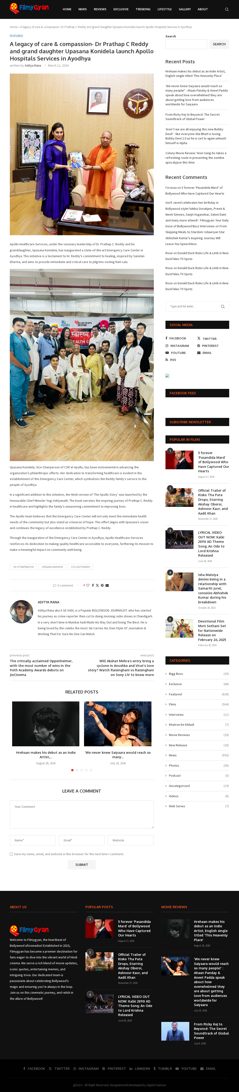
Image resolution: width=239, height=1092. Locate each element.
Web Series (199, 806)
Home (67, 9)
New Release (199, 745)
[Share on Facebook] (93, 585)
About (203, 9)
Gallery (185, 9)
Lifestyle (165, 9)
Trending (143, 9)
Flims (199, 704)
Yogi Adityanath (80, 567)
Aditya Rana (33, 65)
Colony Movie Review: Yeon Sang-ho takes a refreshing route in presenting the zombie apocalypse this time (195, 157)
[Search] (227, 9)
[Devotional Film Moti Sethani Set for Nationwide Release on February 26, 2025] (179, 628)
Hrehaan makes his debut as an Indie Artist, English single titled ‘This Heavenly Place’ (195, 73)
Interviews (199, 714)
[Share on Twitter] (97, 585)
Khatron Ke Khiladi (199, 724)
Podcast (199, 775)
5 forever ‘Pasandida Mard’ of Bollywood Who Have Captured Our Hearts (213, 462)
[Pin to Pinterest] (102, 585)
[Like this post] (87, 585)
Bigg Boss (199, 674)
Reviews (100, 9)
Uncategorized (199, 786)
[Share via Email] (107, 585)
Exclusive (121, 9)
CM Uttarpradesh (23, 567)
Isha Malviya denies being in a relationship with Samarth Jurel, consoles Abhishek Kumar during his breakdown (213, 588)
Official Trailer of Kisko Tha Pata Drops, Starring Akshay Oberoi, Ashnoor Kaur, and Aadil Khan (213, 501)
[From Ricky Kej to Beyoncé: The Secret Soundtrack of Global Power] (175, 1031)
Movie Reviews (199, 735)
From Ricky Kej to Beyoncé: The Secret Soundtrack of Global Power (192, 116)
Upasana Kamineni (52, 567)
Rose (169, 253)
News (82, 9)
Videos (199, 796)
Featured (199, 694)
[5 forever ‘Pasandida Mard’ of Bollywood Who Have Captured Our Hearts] (179, 460)
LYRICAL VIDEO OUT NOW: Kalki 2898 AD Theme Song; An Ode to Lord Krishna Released (211, 543)
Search (170, 36)
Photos (199, 765)
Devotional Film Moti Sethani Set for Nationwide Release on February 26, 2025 (212, 630)
